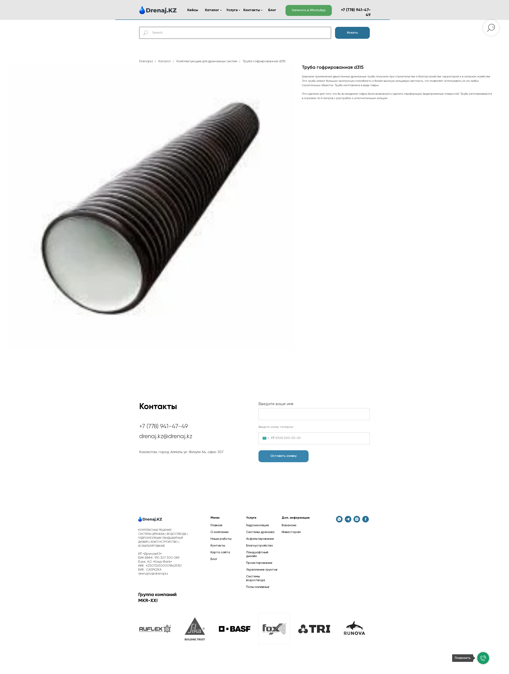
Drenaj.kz (146, 61)
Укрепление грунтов (261, 569)
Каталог (212, 10)
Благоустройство (259, 545)
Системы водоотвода (255, 578)
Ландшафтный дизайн (257, 554)
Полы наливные (257, 587)
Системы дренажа (260, 532)
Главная (216, 525)
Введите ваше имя (275, 404)
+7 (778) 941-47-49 (163, 427)
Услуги (232, 10)
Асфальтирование (260, 539)
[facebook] (365, 521)
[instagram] (357, 521)
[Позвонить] (483, 658)
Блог (272, 10)
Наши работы (221, 539)
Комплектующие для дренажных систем (207, 61)
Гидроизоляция (257, 525)
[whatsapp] (339, 521)
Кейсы (192, 10)
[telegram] (348, 521)
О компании (219, 532)
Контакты (251, 10)
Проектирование (259, 563)
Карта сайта (220, 552)
